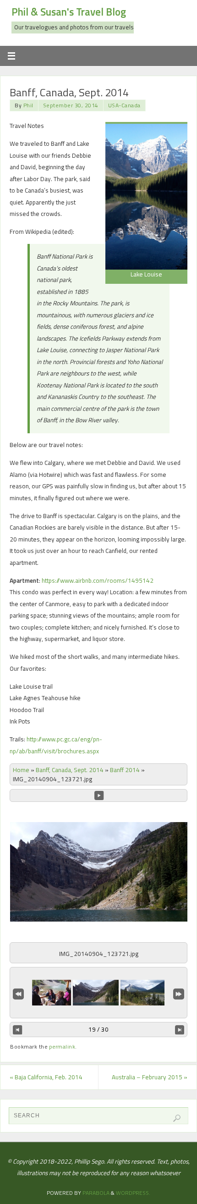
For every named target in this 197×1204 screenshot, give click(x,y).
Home (21, 769)
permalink (62, 1046)
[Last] (178, 993)
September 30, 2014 (70, 105)
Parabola (95, 1192)
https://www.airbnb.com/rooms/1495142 (97, 580)
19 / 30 (98, 1029)
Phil (28, 105)
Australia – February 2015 (149, 1077)
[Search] (176, 1118)
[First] (18, 993)
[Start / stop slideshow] (99, 795)
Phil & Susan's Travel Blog (68, 12)
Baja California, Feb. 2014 (46, 1077)
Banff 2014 (125, 769)
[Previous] (17, 1030)
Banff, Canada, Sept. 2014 (70, 769)
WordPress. (133, 1192)
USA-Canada (124, 105)
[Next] (179, 1030)
